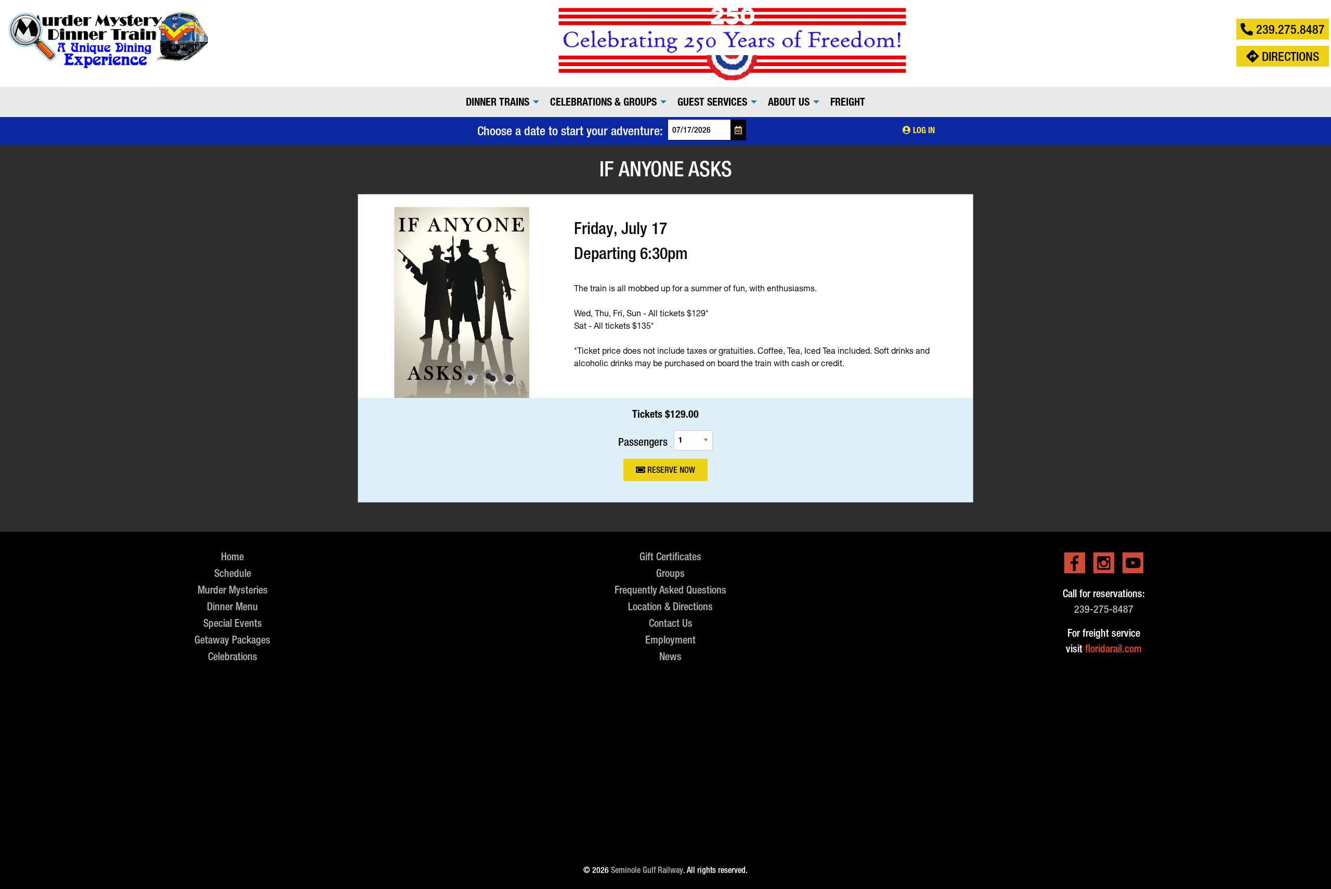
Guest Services (712, 102)
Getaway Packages (232, 640)
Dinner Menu (232, 606)
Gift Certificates (670, 556)
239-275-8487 (1103, 609)
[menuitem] (500, 102)
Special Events (232, 623)
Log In (923, 130)
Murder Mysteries (233, 590)
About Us (789, 102)
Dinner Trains (497, 102)
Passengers (643, 441)
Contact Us (671, 623)
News (670, 656)
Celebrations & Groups (603, 102)
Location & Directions (670, 606)
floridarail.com (1113, 648)
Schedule (232, 573)
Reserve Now (670, 470)
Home (232, 556)
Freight (847, 102)
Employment (670, 640)
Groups (670, 573)
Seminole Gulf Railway (647, 870)
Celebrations (232, 656)
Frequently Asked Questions (670, 590)
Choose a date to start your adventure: (570, 130)
